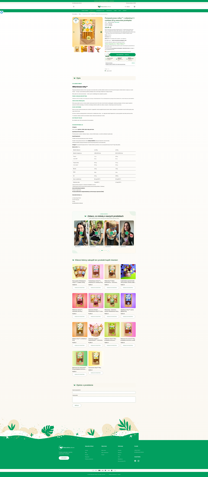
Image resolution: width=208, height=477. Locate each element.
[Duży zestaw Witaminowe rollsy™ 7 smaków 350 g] (79, 271)
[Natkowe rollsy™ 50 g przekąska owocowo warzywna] (112, 329)
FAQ (119, 456)
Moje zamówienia (105, 452)
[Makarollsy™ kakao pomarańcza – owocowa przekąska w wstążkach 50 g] (112, 271)
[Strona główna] (104, 7)
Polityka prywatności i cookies (115, 474)
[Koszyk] (135, 6)
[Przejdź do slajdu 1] (102, 250)
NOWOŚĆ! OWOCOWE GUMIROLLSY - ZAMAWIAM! (104, 1)
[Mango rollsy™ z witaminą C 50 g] (79, 329)
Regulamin (87, 456)
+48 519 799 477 (137, 450)
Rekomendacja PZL (122, 461)
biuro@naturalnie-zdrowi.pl (77, 3)
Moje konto (104, 450)
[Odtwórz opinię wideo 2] (96, 233)
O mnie (86, 450)
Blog (86, 452)
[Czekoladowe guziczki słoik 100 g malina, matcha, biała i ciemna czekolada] (128, 271)
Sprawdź (64, 458)
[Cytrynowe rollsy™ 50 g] (96, 358)
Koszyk (103, 454)
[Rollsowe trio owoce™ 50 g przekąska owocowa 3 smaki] (128, 329)
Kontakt (86, 454)
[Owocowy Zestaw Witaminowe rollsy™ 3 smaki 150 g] (96, 300)
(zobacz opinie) (117, 22)
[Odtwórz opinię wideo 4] (127, 233)
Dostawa (119, 450)
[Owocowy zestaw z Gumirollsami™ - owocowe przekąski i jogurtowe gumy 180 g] (96, 329)
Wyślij (77, 405)
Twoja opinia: (75, 395)
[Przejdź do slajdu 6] (106, 250)
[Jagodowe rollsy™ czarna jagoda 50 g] (128, 300)
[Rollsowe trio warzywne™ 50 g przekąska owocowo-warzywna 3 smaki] (79, 358)
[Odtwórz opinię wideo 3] (112, 233)
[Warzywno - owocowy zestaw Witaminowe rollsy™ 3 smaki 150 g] (112, 300)
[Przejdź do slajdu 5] (105, 250)
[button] (101, 32)
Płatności (120, 452)
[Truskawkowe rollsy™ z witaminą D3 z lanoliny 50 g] (96, 271)
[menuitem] (84, 10)
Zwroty (119, 454)
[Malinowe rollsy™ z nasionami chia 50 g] (79, 300)
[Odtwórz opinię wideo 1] (81, 233)
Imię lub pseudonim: (76, 390)
